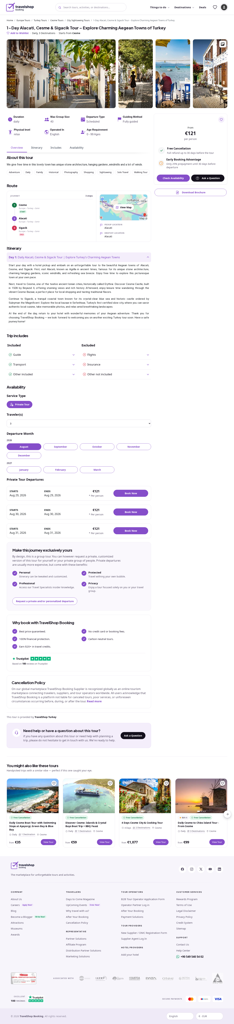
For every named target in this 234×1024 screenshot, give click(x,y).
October (97, 446)
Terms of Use (184, 905)
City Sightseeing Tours (78, 20)
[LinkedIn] (219, 869)
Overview (17, 148)
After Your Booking (77, 916)
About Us (16, 899)
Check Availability (173, 178)
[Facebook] (182, 869)
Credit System (184, 922)
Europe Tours (23, 20)
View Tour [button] (48, 842)
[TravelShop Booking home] (20, 7)
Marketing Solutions (78, 956)
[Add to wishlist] (221, 120)
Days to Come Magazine (80, 899)
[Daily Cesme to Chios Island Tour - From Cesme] (201, 796)
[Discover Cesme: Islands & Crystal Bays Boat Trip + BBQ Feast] (89, 796)
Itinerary (36, 148)
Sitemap (181, 928)
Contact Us (182, 944)
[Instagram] (191, 869)
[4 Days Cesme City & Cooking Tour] (145, 796)
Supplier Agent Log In (134, 938)
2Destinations (142, 827)
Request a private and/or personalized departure (45, 601)
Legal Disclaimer (186, 910)
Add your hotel (130, 954)
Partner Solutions (76, 938)
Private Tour (22, 404)
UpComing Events (76, 905)
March (97, 469)
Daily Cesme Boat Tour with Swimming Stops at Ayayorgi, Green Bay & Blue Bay (32, 826)
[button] (222, 44)
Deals (202, 7)
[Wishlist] (215, 7)
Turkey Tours (40, 20)
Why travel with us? (77, 910)
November (133, 446)
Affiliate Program (76, 944)
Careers (15, 905)
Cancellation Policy (77, 922)
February (60, 469)
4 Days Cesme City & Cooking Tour (142, 822)
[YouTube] (210, 869)
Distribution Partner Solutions (83, 950)
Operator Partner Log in (135, 905)
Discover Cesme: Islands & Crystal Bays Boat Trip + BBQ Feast (85, 824)
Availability (76, 148)
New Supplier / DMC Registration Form (144, 932)
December (24, 455)
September (60, 446)
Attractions (17, 922)
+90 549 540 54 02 (192, 957)
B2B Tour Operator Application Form (143, 899)
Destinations (182, 7)
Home (10, 20)
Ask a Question (133, 735)
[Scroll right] (227, 814)
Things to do (158, 7)
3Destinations (197, 831)
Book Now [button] (131, 493)
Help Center (183, 950)
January (23, 469)
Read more (94, 701)
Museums (16, 928)
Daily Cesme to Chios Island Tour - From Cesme (198, 824)
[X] (201, 869)
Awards (15, 934)
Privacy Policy (184, 916)
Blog (13, 910)
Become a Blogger (22, 916)
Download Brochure (193, 192)
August (24, 446)
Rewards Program (187, 899)
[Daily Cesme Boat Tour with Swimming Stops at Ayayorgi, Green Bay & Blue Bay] (33, 796)
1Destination (27, 834)
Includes (56, 148)
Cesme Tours (56, 20)
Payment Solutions (132, 916)
